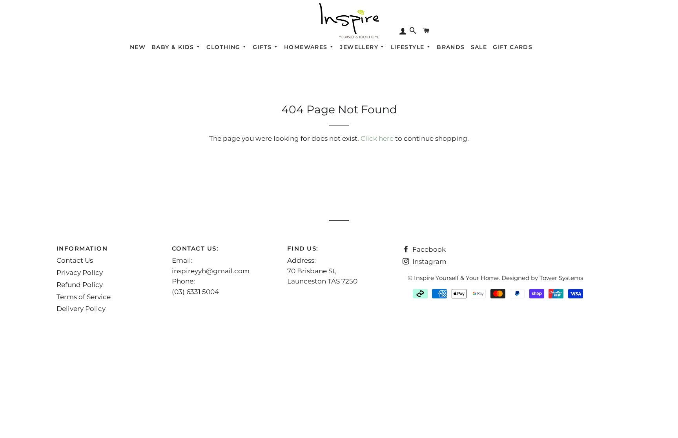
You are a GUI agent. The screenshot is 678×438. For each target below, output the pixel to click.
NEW (138, 47)
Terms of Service (83, 297)
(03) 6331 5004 (195, 292)
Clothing (224, 47)
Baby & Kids (173, 47)
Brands (451, 47)
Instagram (429, 261)
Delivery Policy (81, 309)
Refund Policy (79, 285)
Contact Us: (195, 248)
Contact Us (74, 260)
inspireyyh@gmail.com (211, 271)
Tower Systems (561, 278)
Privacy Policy (79, 272)
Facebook (428, 249)
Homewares (307, 47)
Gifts (263, 47)
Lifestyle (408, 47)
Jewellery (360, 47)
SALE (479, 47)
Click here (377, 138)
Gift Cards (512, 47)
